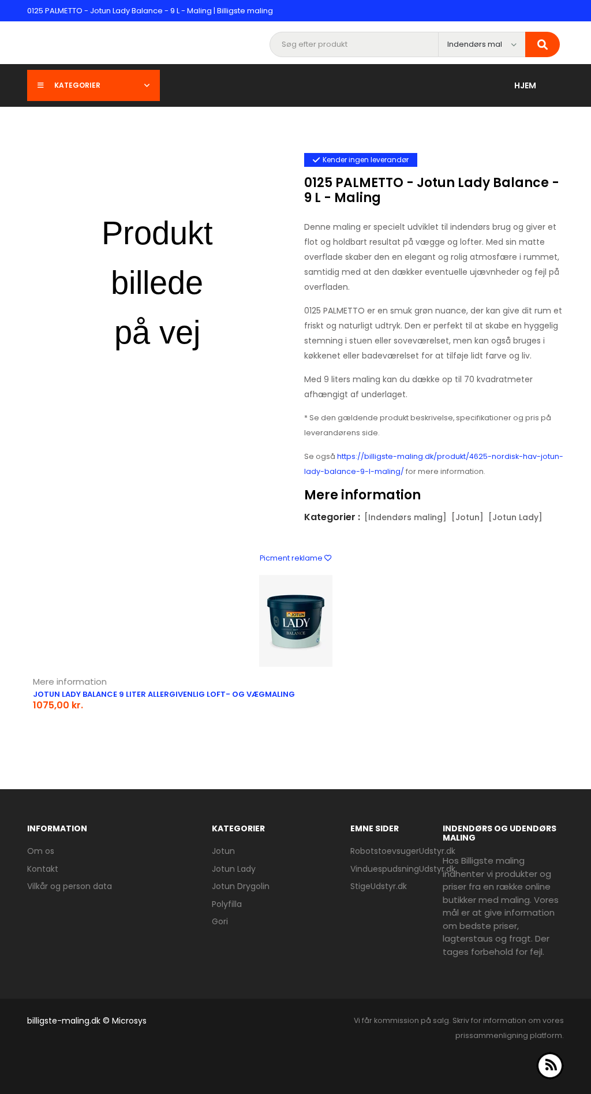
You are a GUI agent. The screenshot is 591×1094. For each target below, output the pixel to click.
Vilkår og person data (69, 886)
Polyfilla (227, 904)
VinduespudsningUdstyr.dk (402, 869)
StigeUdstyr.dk (378, 886)
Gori (220, 921)
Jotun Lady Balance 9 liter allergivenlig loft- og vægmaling (164, 694)
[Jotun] (467, 517)
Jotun (223, 851)
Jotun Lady (234, 869)
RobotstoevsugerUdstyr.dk (402, 851)
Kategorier (77, 85)
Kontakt (42, 869)
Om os (40, 851)
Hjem (525, 85)
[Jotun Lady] (515, 517)
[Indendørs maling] (405, 517)
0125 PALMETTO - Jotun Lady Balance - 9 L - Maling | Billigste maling (150, 10)
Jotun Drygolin (241, 886)
